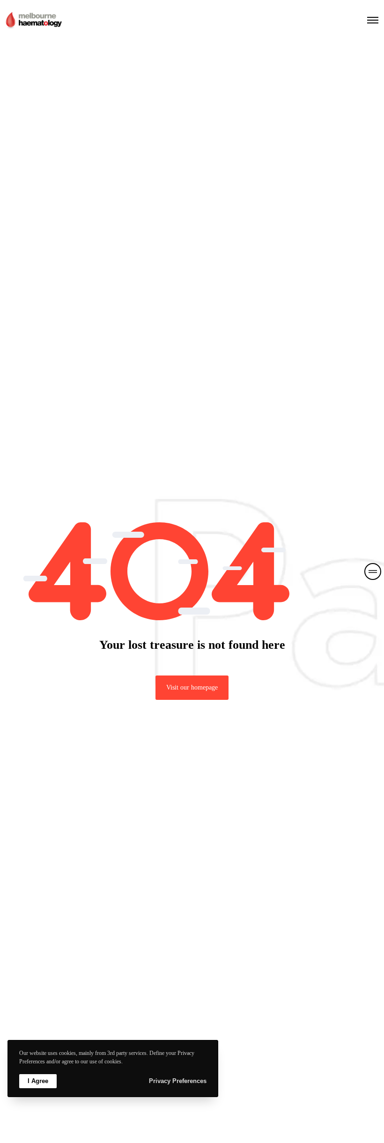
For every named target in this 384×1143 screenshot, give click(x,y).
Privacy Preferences (178, 1080)
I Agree (38, 1080)
